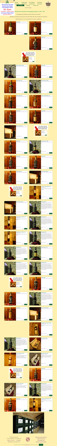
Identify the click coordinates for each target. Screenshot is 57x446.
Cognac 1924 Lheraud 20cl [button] (20, 353)
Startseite (16, 2)
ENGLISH (29, 7)
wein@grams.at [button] (18, 440)
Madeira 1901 (18, 141)
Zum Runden (39, 2)
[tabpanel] (28, 7)
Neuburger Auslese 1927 (44, 353)
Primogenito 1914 (43, 201)
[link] (7, 8)
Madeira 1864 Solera (19, 80)
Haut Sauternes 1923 (44, 338)
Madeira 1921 (18, 292)
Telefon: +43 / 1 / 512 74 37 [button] (11, 440)
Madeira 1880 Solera (19, 95)
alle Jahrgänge (20, 5)
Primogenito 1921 (43, 292)
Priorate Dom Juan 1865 (44, 80)
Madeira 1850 (43, 37)
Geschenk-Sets (24, 3)
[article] (16, 28)
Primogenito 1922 (18, 338)
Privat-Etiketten (32, 2)
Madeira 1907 (43, 156)
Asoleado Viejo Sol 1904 (44, 141)
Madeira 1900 (43, 110)
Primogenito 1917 (18, 247)
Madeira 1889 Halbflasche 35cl (45, 95)
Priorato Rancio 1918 (44, 247)
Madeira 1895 (18, 110)
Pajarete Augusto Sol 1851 (20, 65)
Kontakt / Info (35, 5)
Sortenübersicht (32, 3)
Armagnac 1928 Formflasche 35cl (46, 398)
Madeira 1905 (18, 156)
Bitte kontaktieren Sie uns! (41, 440)
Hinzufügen (25, 33)
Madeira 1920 (43, 277)
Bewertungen (39, 3)
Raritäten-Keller (24, 2)
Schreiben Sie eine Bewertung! (41, 438)
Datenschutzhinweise (27, 444)
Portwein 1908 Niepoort (44, 171)
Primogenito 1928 (43, 383)
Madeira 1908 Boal (19, 171)
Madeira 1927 (43, 368)
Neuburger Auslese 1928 (19, 383)
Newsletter (28, 5)
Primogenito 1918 (18, 262)
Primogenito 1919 (43, 262)
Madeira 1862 (43, 65)
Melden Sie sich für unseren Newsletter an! (41, 437)
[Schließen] (14, 0)
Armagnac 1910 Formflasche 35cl (46, 186)
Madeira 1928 (18, 398)
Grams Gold (16, 3)
